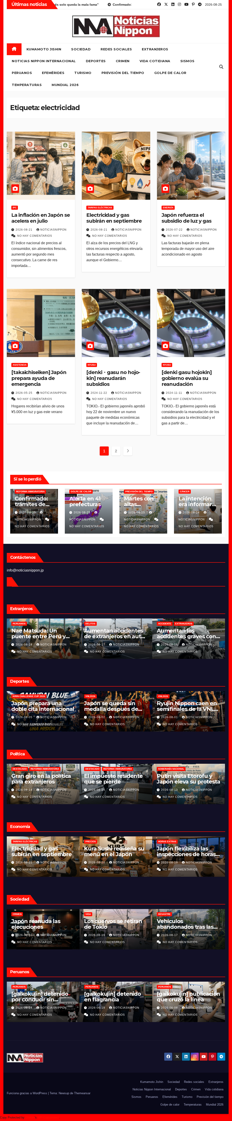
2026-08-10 (97, 1007)
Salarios (18, 841)
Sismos (187, 61)
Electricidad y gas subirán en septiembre (114, 218)
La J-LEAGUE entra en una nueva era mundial (114, 706)
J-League (91, 696)
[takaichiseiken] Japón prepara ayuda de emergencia (38, 378)
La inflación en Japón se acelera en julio (40, 218)
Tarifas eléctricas (100, 207)
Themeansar (82, 1093)
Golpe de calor (170, 73)
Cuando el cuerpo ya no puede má (42, 706)
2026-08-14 (170, 789)
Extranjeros (155, 49)
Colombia (91, 769)
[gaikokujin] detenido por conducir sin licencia (185, 999)
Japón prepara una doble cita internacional (188, 706)
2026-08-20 (24, 644)
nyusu (92, 365)
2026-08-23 (24, 862)
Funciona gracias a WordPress (27, 1093)
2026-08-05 (170, 717)
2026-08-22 (170, 935)
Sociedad (81, 49)
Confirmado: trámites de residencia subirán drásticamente (39, 782)
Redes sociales (116, 49)
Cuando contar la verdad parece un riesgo (107, 927)
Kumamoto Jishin (44, 49)
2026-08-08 (24, 717)
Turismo (83, 73)
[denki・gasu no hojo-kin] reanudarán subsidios (113, 378)
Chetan (30, 1117)
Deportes (96, 61)
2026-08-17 (97, 789)
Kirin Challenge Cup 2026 (174, 696)
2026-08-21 (24, 229)
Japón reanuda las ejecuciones (181, 924)
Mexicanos (20, 623)
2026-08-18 (97, 644)
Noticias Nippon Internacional (44, 61)
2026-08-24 (192, 512)
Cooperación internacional (120, 769)
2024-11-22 (99, 392)
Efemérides (53, 73)
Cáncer (184, 491)
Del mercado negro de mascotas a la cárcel (41, 633)
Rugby (41, 696)
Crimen (123, 61)
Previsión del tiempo (123, 73)
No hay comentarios (34, 235)
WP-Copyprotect (48, 1117)
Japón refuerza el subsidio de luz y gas (186, 218)
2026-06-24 (170, 1007)
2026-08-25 (28, 512)
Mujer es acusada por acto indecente (112, 996)
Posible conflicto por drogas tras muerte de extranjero (114, 636)
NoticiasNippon (53, 229)
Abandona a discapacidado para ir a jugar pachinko (41, 927)
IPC (15, 207)
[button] (221, 67)
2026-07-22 (175, 229)
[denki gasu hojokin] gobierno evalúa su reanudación (187, 378)
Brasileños (92, 623)
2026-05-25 (24, 392)
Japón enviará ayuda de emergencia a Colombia (115, 779)
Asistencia (20, 365)
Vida (15, 914)
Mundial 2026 (65, 85)
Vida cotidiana (155, 61)
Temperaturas (27, 85)
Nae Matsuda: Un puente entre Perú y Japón (184, 636)
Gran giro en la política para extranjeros (186, 779)
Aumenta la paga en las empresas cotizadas (42, 851)
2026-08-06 (97, 717)
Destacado (20, 769)
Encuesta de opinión (98, 914)
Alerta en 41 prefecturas (85, 501)
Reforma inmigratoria (30, 491)
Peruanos (22, 73)
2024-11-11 (174, 392)
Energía (168, 207)
